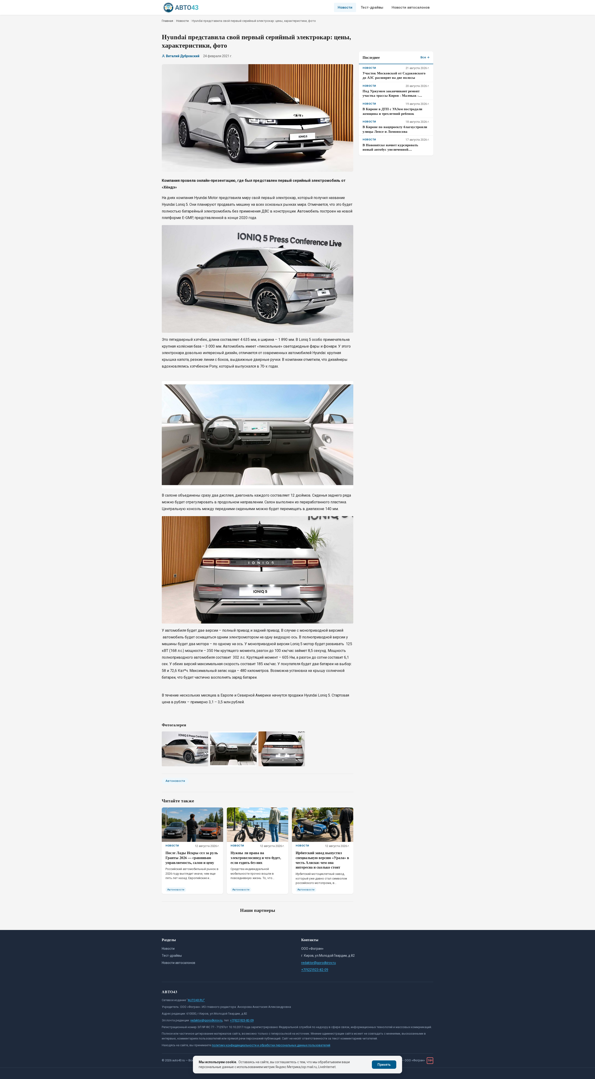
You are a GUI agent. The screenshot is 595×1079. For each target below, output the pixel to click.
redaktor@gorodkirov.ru (318, 963)
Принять (384, 1064)
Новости (345, 7)
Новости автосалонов (411, 7)
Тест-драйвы (372, 7)
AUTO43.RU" (196, 1000)
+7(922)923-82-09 (314, 970)
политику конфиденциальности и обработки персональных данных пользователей (271, 1045)
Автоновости (175, 781)
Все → (425, 57)
